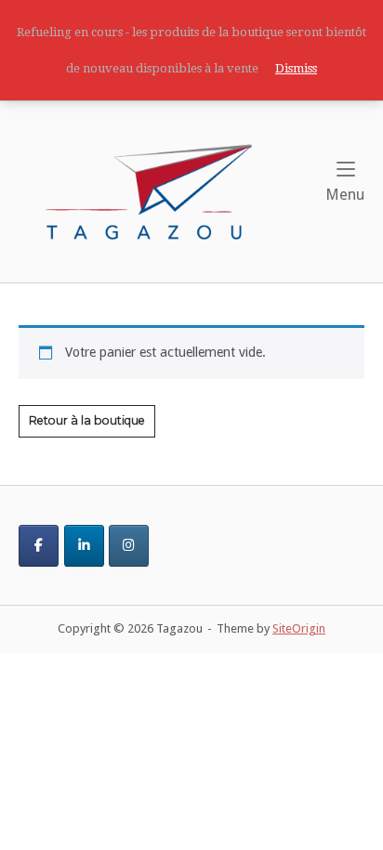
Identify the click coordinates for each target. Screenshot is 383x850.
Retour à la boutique (87, 420)
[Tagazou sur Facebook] (39, 546)
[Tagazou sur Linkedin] (84, 546)
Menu (344, 194)
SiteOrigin (298, 628)
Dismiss (296, 68)
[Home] (149, 190)
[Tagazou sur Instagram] (129, 546)
